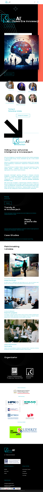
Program (8, 203)
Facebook (24, 473)
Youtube (24, 475)
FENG (5, 473)
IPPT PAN (6, 471)
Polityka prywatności (9, 483)
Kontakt (6, 488)
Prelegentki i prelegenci (23, 115)
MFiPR (5, 469)
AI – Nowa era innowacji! (9, 454)
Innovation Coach (26, 469)
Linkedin (24, 471)
